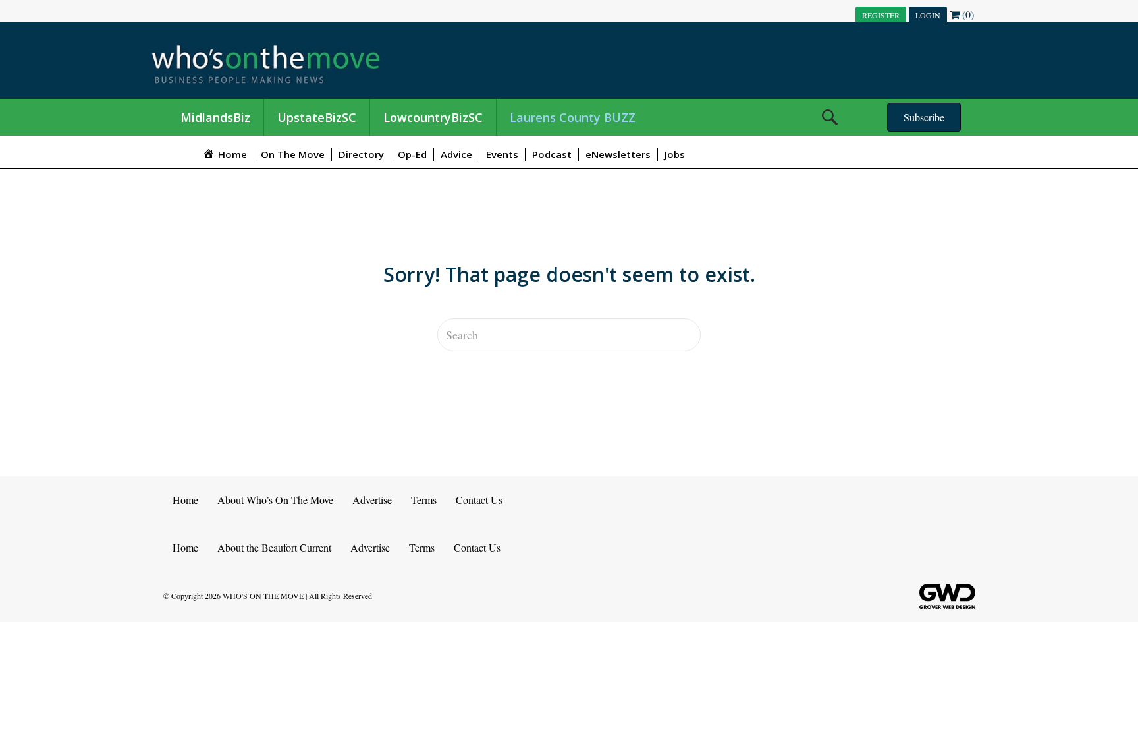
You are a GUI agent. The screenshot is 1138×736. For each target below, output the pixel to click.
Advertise (372, 500)
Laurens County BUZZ (573, 117)
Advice (456, 154)
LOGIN (927, 15)
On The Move (293, 154)
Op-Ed (412, 154)
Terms (424, 500)
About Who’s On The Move (275, 500)
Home (185, 500)
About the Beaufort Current (274, 547)
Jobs (674, 154)
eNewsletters (618, 154)
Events (502, 154)
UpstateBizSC (316, 117)
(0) (967, 14)
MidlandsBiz (215, 117)
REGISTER (881, 15)
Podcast (552, 154)
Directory (361, 154)
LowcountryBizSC (433, 117)
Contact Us (479, 500)
